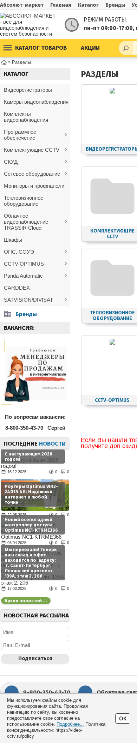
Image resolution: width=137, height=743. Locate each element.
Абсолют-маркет (22, 5)
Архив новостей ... (26, 600)
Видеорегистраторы (28, 90)
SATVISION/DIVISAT (28, 300)
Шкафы (13, 240)
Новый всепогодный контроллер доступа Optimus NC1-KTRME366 (31, 525)
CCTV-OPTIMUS (24, 264)
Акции (90, 48)
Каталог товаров (41, 48)
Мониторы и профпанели (34, 186)
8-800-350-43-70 (46, 692)
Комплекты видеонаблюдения (26, 117)
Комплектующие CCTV (31, 150)
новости (52, 443)
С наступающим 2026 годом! (28, 456)
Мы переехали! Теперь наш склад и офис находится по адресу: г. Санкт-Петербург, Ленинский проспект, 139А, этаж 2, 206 (31, 563)
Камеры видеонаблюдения (36, 102)
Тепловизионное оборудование (23, 201)
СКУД (11, 162)
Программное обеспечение (20, 135)
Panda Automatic (23, 276)
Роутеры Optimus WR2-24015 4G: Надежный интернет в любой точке (31, 494)
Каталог (88, 5)
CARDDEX (17, 288)
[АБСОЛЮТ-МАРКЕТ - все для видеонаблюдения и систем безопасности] (28, 25)
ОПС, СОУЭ (19, 252)
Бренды (115, 5)
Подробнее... (70, 724)
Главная (60, 5)
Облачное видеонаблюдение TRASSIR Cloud (26, 222)
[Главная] (4, 62)
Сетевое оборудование (32, 174)
